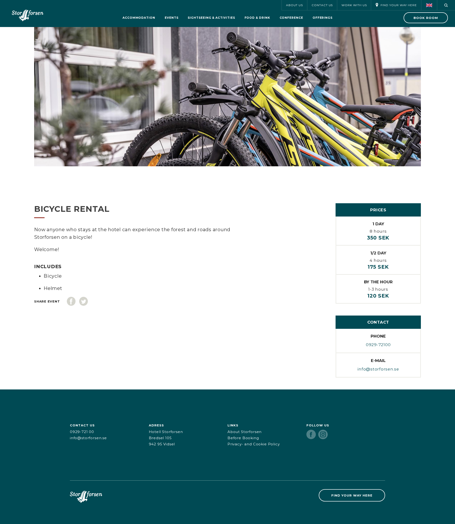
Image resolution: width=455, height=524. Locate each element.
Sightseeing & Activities (211, 17)
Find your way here (399, 5)
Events (171, 17)
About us (294, 5)
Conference (291, 17)
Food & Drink (257, 17)
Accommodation (139, 17)
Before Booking (243, 438)
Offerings (322, 17)
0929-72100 (378, 344)
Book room (426, 18)
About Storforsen (245, 431)
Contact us (322, 5)
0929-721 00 (82, 431)
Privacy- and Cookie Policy (254, 444)
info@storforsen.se (378, 369)
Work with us (354, 5)
